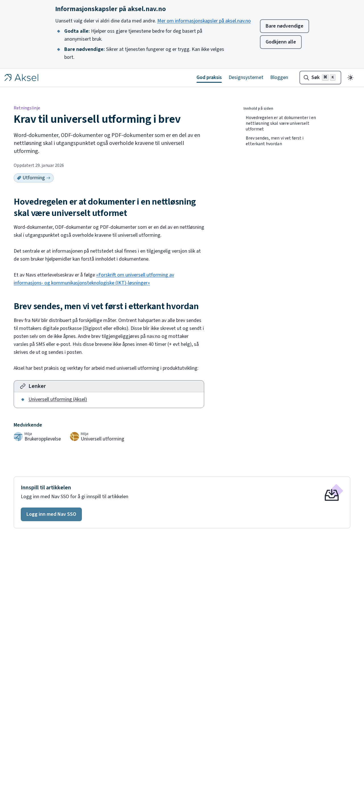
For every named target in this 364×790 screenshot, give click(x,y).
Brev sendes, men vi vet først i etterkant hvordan (274, 141)
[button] (51, 514)
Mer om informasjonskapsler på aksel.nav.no (204, 20)
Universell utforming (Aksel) (57, 399)
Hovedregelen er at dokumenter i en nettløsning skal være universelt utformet (281, 123)
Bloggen (279, 77)
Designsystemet (246, 77)
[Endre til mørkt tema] (350, 77)
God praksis (209, 77)
